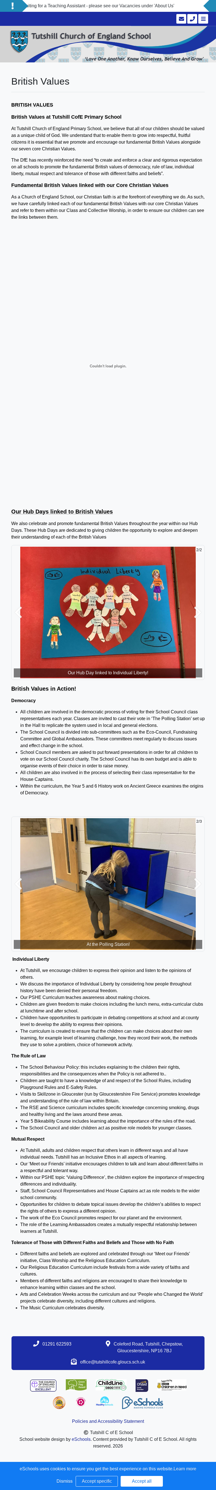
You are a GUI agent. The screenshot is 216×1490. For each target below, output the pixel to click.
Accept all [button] (142, 1481)
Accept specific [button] (97, 1481)
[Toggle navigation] (202, 19)
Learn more (185, 1468)
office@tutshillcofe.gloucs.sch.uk (112, 1362)
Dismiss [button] (65, 1481)
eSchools (81, 1439)
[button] (18, 612)
